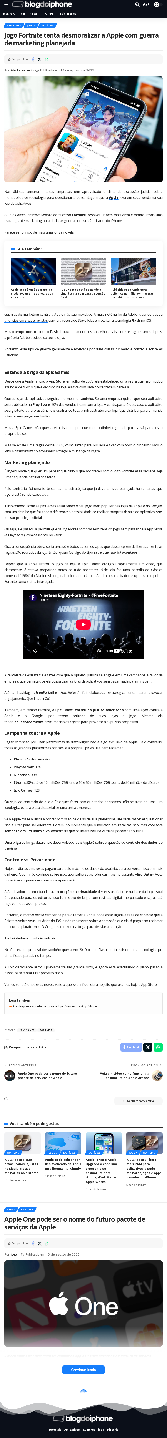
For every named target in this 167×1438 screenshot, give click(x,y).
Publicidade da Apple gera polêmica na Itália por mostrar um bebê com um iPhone (132, 293)
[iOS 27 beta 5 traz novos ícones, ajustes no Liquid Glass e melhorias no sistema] (22, 1143)
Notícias (47, 25)
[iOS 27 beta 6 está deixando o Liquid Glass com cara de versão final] (83, 271)
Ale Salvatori (21, 70)
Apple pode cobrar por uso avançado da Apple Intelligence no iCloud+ (63, 1164)
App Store (14, 25)
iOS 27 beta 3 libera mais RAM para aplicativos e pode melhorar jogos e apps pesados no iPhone (144, 1168)
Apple (11, 1209)
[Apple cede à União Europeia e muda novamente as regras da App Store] (33, 271)
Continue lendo (83, 1369)
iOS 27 (133, 1152)
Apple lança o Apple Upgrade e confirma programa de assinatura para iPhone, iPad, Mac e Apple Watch (101, 1171)
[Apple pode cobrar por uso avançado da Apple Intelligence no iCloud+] (63, 1143)
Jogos (31, 25)
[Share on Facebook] (33, 59)
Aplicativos (15, 1390)
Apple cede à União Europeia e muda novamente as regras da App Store (32, 293)
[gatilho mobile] (8, 4)
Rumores (27, 1209)
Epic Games (26, 1030)
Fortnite (46, 1030)
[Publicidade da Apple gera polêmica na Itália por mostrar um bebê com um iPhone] (133, 271)
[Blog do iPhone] (43, 4)
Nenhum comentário (140, 1101)
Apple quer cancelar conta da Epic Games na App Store (54, 1006)
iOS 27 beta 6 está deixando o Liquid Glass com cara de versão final (83, 293)
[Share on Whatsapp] (46, 59)
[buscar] (137, 4)
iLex (14, 1254)
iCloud (52, 1152)
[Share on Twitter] (40, 59)
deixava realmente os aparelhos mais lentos (93, 331)
